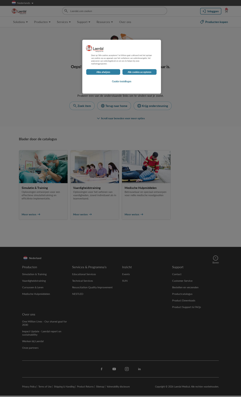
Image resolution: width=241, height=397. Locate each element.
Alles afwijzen (103, 72)
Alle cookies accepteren (139, 72)
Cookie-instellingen (121, 81)
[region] (121, 67)
